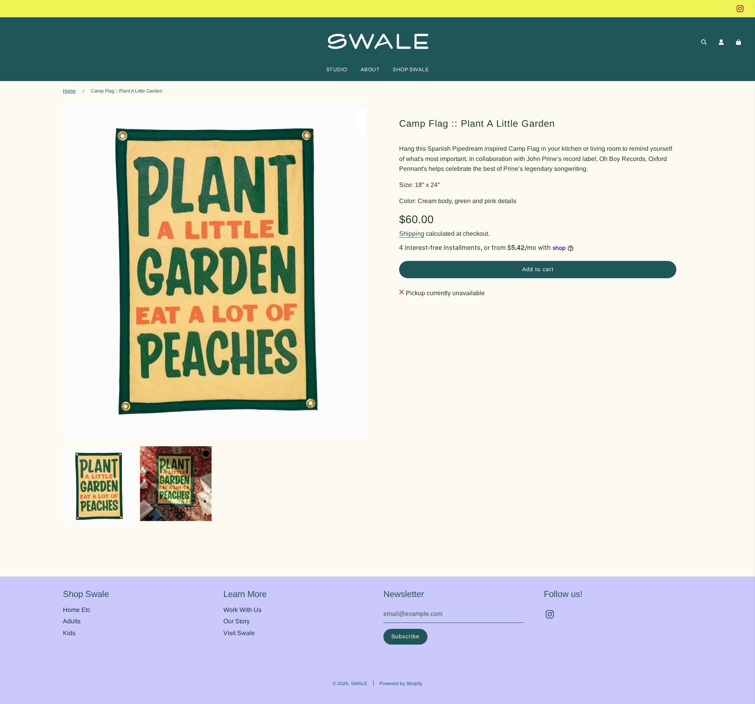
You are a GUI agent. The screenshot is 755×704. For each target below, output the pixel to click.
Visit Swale (239, 633)
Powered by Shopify (400, 683)
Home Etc (76, 609)
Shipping (411, 233)
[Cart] (739, 42)
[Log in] (721, 42)
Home (69, 91)
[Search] (704, 42)
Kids (69, 633)
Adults (72, 621)
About (370, 69)
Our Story (236, 621)
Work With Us (242, 609)
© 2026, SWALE (350, 683)
